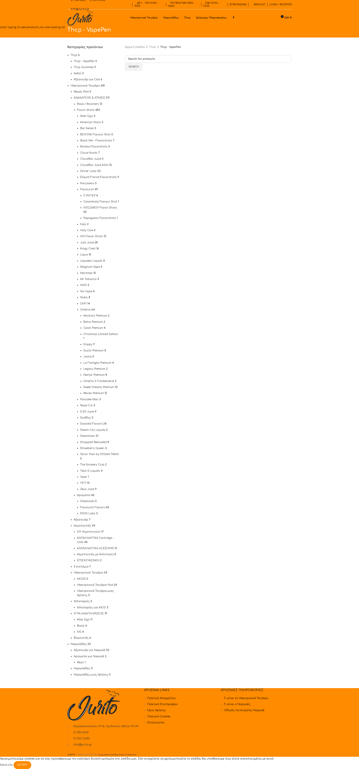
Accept (22, 765)
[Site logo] (80, 17)
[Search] (273, 18)
